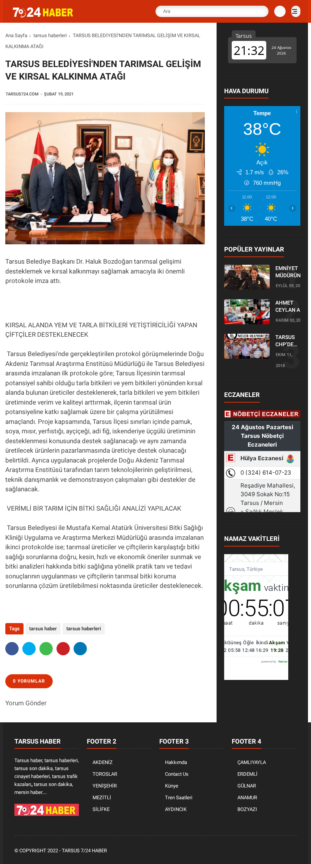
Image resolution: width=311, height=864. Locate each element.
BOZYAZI (247, 809)
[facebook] (12, 648)
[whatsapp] (46, 648)
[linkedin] (80, 648)
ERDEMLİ (247, 774)
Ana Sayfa (16, 35)
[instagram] (272, 850)
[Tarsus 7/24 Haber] (44, 16)
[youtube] (282, 850)
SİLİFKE (101, 809)
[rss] (292, 850)
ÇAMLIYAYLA (251, 762)
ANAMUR (247, 797)
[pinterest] (63, 648)
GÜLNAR (246, 786)
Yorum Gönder (26, 703)
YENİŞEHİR (105, 786)
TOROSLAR (105, 774)
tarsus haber (43, 628)
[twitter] (29, 648)
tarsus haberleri (50, 35)
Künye (171, 786)
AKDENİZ (103, 762)
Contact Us (176, 774)
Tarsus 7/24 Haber (84, 850)
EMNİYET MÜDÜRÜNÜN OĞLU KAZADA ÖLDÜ (291, 272)
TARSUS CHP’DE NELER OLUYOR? (287, 341)
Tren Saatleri (178, 797)
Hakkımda (176, 762)
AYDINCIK (176, 809)
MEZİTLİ (102, 797)
